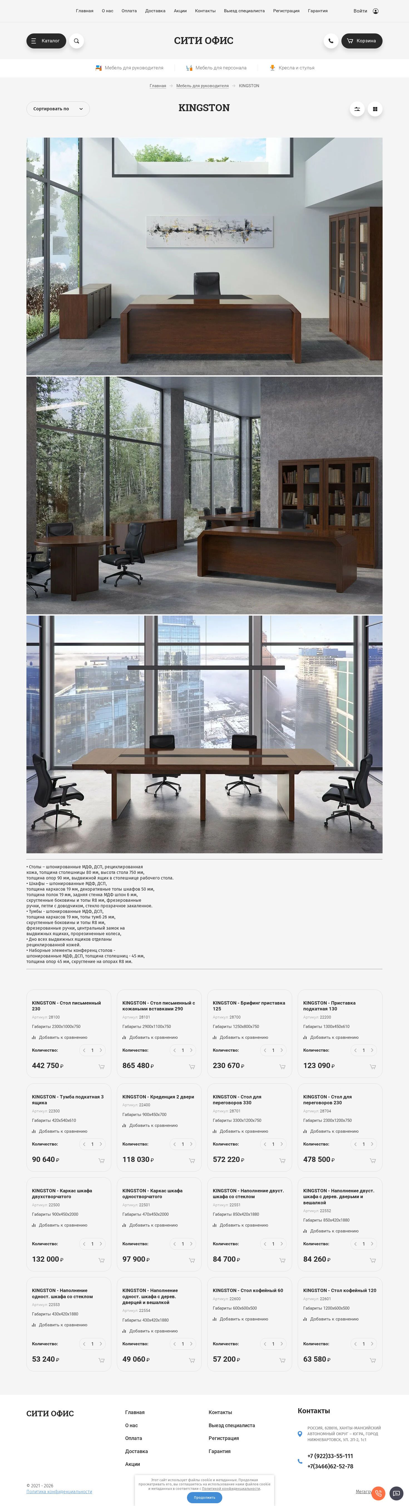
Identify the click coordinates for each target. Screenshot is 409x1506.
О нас (107, 10)
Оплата (129, 10)
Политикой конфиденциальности (231, 1488)
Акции (180, 10)
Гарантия (318, 10)
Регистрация (286, 10)
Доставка (155, 10)
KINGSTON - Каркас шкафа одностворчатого (152, 1193)
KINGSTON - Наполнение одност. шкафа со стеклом (62, 1293)
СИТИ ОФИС (203, 40)
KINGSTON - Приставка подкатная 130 (329, 1006)
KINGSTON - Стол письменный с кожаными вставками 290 (158, 1006)
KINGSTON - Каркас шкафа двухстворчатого (62, 1193)
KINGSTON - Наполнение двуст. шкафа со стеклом (248, 1193)
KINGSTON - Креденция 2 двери (158, 1097)
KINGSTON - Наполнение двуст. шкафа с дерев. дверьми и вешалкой (338, 1196)
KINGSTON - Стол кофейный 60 (248, 1290)
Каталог (51, 40)
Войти (360, 11)
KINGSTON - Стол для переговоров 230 (327, 1099)
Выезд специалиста (244, 10)
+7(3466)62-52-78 (330, 1466)
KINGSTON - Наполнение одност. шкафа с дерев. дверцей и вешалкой (150, 1296)
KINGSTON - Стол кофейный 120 (339, 1290)
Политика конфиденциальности (59, 1491)
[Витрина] (375, 108)
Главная (84, 10)
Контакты (205, 10)
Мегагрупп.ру (369, 1491)
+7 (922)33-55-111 (330, 1456)
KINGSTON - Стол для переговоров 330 (237, 1099)
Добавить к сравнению (63, 1037)
